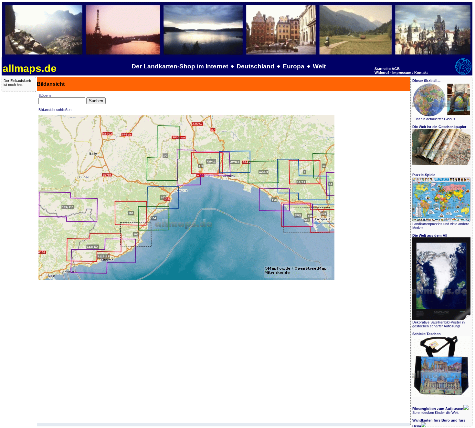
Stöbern (44, 95)
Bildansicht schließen (54, 110)
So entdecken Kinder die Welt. (437, 410)
